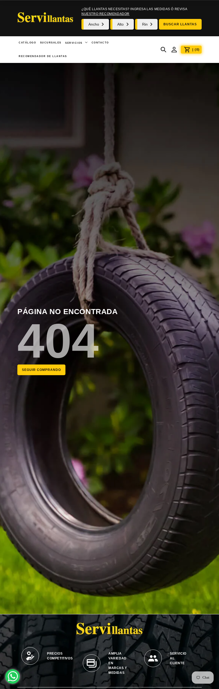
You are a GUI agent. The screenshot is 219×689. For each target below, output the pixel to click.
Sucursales (50, 42)
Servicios (74, 43)
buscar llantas (180, 24)
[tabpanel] (48, 658)
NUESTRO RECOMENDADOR (105, 14)
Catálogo (27, 42)
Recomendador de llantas (43, 56)
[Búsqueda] (163, 50)
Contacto (100, 42)
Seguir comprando (41, 370)
